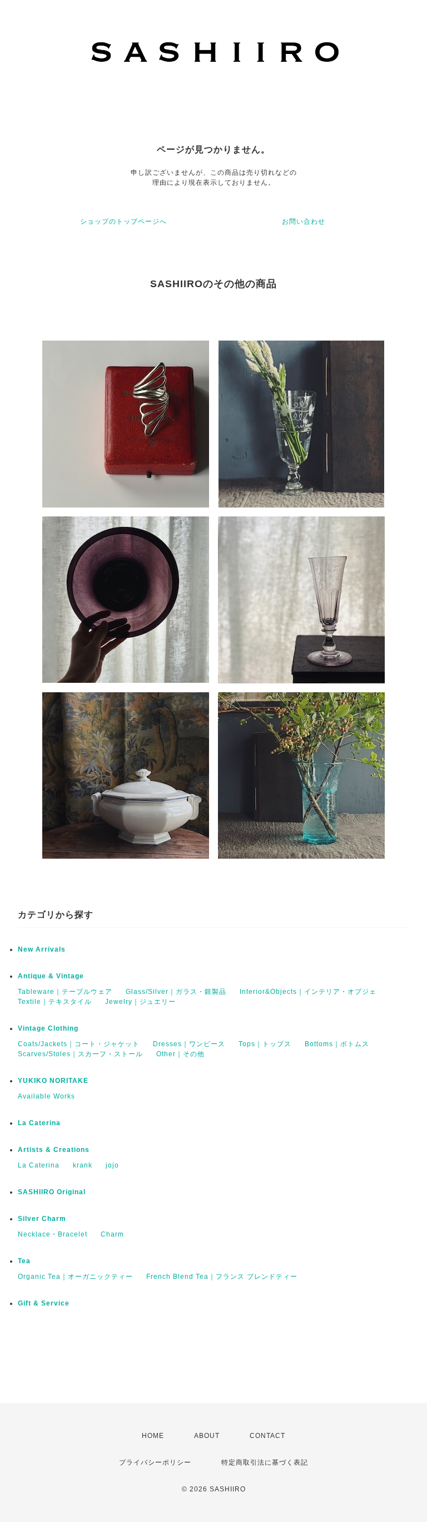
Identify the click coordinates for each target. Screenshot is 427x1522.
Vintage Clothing (48, 1028)
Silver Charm (42, 1219)
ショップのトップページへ (123, 221)
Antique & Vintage (51, 976)
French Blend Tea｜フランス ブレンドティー (221, 1276)
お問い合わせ (303, 221)
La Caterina (39, 1123)
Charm (112, 1234)
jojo (112, 1165)
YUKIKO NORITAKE (53, 1081)
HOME (153, 1436)
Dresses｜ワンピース (189, 1044)
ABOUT (207, 1436)
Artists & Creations (54, 1150)
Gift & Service (43, 1303)
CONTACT (267, 1436)
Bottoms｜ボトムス (337, 1044)
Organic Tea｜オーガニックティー (75, 1276)
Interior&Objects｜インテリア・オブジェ (308, 992)
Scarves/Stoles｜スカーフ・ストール (80, 1054)
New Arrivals (42, 949)
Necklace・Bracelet (52, 1234)
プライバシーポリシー (155, 1462)
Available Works (46, 1096)
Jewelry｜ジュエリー (140, 1002)
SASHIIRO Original (52, 1192)
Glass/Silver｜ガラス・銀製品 (176, 992)
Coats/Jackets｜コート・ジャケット (79, 1044)
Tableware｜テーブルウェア (65, 992)
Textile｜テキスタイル (55, 1002)
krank (82, 1165)
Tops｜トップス (265, 1044)
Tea (24, 1261)
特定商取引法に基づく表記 (264, 1462)
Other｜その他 (180, 1054)
